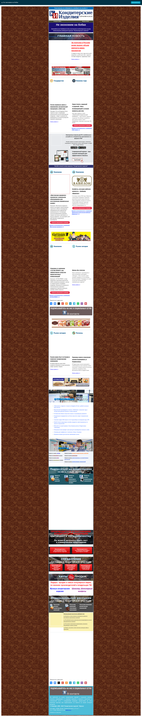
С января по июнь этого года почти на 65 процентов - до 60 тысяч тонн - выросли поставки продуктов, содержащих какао (81, 55)
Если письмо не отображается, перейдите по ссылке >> (71, 8)
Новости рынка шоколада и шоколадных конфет (73, 479)
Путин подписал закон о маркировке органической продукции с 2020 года (59, 106)
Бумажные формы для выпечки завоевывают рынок (66, 434)
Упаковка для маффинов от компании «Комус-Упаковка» (68, 432)
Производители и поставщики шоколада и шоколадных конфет (82, 550)
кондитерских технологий (79, 461)
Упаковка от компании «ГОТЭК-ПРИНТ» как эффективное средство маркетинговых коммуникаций (58, 272)
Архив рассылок (136, 2)
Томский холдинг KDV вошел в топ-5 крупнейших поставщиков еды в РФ (71, 419)
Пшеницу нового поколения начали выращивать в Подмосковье (81, 359)
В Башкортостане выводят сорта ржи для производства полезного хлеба (71, 429)
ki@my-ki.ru (68, 710)
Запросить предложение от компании (82, 125)
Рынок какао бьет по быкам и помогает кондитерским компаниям (60, 359)
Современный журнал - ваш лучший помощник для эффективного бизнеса (81, 153)
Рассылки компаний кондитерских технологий (86, 606)
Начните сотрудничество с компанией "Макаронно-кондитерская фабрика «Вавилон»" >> (82, 212)
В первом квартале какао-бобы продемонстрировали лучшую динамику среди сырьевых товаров (60, 365)
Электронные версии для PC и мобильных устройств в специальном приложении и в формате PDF (78, 136)
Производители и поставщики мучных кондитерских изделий (60, 550)
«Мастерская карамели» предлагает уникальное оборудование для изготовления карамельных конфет (59, 199)
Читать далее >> (75, 59)
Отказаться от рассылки (55, 712)
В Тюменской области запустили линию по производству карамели (70, 413)
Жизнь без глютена (78, 270)
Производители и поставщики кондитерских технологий (85, 567)
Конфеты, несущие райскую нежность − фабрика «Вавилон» (81, 191)
